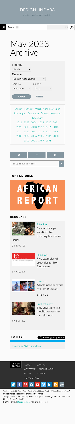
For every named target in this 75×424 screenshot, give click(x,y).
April (45, 108)
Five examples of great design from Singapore (48, 262)
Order (37, 84)
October (45, 113)
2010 (48, 131)
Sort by (16, 84)
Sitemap (41, 373)
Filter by (17, 64)
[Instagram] (31, 384)
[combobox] (57, 27)
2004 (48, 136)
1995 (48, 140)
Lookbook (42, 281)
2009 (56, 131)
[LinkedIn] (49, 384)
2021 (56, 122)
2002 (26, 140)
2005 (41, 136)
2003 (56, 136)
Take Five (42, 224)
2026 (19, 122)
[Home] (37, 10)
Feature (16, 74)
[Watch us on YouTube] (37, 384)
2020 (19, 127)
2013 (26, 131)
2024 (34, 122)
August (23, 113)
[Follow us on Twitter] (18, 155)
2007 (26, 136)
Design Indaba (23, 401)
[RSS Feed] (56, 384)
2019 (26, 127)
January (19, 108)
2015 (56, 127)
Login (27, 373)
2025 (26, 122)
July (16, 113)
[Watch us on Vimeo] (43, 384)
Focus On (42, 254)
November (55, 113)
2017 (41, 127)
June (57, 108)
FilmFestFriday (45, 304)
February (28, 108)
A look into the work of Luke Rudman (50, 287)
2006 (34, 136)
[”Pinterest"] (55, 155)
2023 (41, 122)
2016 (48, 127)
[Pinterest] (25, 384)
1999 (41, 140)
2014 (19, 131)
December (37, 118)
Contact (42, 364)
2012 (34, 131)
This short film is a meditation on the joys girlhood (48, 311)
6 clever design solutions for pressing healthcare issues (37, 234)
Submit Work (46, 369)
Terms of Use (31, 377)
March (38, 108)
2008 (19, 136)
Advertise (29, 369)
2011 (41, 131)
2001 (34, 140)
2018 (34, 127)
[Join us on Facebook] (37, 155)
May (51, 108)
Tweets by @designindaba (26, 346)
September (33, 113)
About (28, 364)
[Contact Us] (62, 384)
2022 (48, 122)
